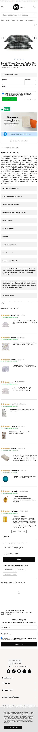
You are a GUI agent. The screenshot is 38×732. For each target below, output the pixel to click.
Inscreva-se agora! (19, 620)
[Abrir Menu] (2, 7)
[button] (14, 59)
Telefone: (27, 79)
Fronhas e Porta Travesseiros (25, 20)
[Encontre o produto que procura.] (34, 15)
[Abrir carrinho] (34, 7)
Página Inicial (5, 20)
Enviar (19, 559)
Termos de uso (15, 638)
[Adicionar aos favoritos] (35, 25)
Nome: (4, 79)
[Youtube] (19, 672)
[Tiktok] (29, 672)
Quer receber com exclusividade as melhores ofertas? (19, 622)
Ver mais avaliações (19, 531)
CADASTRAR (19, 644)
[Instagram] (14, 672)
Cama (13, 20)
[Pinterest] (24, 672)
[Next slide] (34, 38)
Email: (4, 86)
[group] (19, 612)
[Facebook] (8, 672)
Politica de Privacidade (26, 638)
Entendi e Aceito (13, 727)
